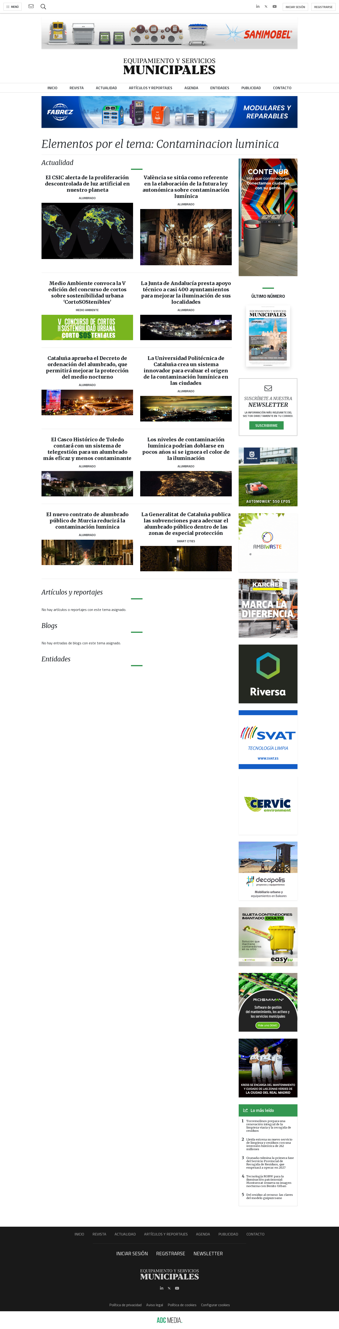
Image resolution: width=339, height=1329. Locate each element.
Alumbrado (87, 198)
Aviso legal (154, 1305)
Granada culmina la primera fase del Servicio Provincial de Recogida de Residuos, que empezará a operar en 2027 (270, 1162)
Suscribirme (266, 425)
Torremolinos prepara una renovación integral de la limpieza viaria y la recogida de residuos (268, 1125)
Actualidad (125, 1234)
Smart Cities (186, 541)
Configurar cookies (215, 1305)
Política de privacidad (125, 1305)
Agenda (203, 1234)
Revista (99, 1234)
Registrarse (323, 7)
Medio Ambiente (87, 310)
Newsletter (208, 1253)
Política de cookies (182, 1305)
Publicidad (228, 1234)
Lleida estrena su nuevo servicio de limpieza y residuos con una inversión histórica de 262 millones (269, 1144)
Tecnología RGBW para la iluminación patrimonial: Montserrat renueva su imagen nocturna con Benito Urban (268, 1181)
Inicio (79, 1234)
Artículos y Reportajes (166, 1234)
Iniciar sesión (295, 7)
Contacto (256, 1234)
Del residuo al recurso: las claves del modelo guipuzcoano (269, 1196)
